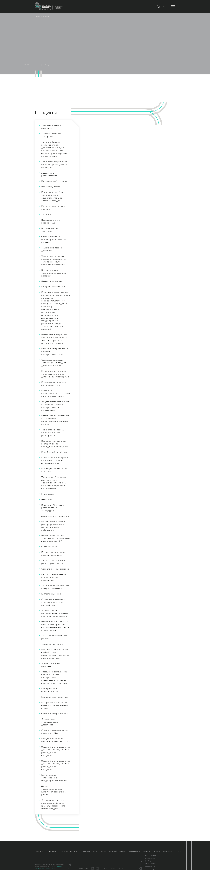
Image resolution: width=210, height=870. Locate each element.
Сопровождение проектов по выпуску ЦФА (54, 731)
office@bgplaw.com (124, 869)
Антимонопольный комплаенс (50, 665)
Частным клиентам (68, 851)
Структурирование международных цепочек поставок (53, 239)
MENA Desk (167, 851)
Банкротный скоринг (51, 281)
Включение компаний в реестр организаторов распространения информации (53, 525)
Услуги (95, 851)
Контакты (146, 851)
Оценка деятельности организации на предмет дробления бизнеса (53, 363)
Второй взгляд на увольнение (50, 229)
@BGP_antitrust (150, 863)
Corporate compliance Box (54, 713)
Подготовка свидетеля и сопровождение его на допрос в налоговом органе (55, 374)
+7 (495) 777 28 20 (109, 869)
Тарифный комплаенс (52, 644)
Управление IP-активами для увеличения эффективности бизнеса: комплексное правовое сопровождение (53, 483)
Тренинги (46, 214)
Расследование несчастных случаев (55, 207)
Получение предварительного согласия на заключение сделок (55, 393)
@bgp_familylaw (150, 858)
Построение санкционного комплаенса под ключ (54, 553)
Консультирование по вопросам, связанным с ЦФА (55, 740)
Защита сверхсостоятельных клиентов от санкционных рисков (54, 790)
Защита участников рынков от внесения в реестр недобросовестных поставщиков (55, 406)
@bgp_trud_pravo (151, 866)
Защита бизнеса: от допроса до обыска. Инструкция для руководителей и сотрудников (55, 751)
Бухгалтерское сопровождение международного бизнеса (54, 778)
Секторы (52, 851)
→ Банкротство (49, 65)
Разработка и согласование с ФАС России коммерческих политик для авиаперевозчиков (55, 653)
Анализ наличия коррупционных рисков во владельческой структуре (54, 613)
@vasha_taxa (149, 861)
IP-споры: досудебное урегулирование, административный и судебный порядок (52, 196)
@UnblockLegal (150, 869)
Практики (39, 851)
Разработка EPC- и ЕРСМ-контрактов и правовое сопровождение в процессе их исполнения (55, 626)
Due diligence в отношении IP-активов (54, 470)
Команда (86, 851)
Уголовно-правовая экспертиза (51, 135)
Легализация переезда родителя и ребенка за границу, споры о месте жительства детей (53, 804)
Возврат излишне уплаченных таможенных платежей (53, 273)
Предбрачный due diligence (55, 452)
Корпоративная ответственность (49, 690)
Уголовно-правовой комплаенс (51, 127)
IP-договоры (47, 494)
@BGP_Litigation (150, 856)
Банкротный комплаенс (53, 286)
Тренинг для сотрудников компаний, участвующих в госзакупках (54, 164)
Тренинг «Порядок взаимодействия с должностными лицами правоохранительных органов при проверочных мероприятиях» (54, 149)
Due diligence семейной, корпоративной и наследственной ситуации (54, 444)
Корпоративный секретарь (54, 697)
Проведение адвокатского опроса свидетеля (54, 383)
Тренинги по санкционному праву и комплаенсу (55, 587)
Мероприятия (134, 851)
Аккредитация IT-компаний (55, 516)
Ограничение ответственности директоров (49, 722)
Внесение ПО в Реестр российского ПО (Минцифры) (52, 508)
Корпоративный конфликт (54, 181)
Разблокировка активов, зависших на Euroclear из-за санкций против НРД (55, 538)
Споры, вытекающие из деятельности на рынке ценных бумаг (53, 602)
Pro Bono (156, 851)
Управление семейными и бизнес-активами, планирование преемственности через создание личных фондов (54, 677)
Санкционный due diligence (55, 569)
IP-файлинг (47, 499)
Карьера (122, 851)
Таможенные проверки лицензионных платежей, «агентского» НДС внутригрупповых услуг (53, 260)
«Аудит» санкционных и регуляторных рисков (53, 562)
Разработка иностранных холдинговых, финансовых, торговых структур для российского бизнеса (54, 339)
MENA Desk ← (28, 65)
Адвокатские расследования (49, 174)
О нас (103, 851)
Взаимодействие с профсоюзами (50, 221)
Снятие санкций (49, 546)
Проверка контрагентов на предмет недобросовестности (54, 351)
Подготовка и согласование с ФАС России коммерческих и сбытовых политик (55, 420)
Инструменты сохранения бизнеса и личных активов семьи (54, 705)
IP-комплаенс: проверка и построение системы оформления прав (54, 460)
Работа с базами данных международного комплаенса (53, 577)
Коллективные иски (51, 594)
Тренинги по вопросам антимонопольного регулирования (52, 432)
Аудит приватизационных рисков (54, 637)
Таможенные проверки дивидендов (52, 249)
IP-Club (177, 851)
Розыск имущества (50, 186)
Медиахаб (113, 851)
